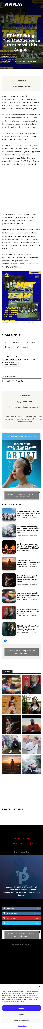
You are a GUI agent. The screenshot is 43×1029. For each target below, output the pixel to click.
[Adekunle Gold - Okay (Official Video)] (31, 725)
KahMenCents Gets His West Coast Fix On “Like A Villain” (28, 611)
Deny (21, 1014)
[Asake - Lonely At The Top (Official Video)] (11, 705)
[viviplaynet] (13, 4)
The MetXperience (11, 365)
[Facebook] (9, 838)
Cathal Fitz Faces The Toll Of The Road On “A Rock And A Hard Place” (28, 546)
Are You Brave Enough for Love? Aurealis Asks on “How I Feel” (28, 595)
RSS (26, 843)
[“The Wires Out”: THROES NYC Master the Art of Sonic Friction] (9, 563)
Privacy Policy (22, 1026)
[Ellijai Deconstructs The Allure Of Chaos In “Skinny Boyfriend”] (9, 629)
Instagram (30, 838)
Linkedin (14, 843)
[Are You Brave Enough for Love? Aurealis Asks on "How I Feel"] (11, 685)
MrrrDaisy (25, 550)
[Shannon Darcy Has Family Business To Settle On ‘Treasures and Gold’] (31, 705)
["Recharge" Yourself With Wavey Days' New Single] (11, 745)
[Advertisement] (21, 190)
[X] (32, 843)
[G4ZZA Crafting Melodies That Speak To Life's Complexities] (31, 745)
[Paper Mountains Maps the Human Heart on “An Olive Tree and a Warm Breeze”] (9, 530)
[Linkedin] (8, 843)
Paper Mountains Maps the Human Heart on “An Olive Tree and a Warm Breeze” (28, 530)
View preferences (21, 1021)
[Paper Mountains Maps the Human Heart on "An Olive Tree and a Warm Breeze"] (31, 765)
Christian (25, 517)
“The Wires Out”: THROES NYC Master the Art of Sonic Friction (28, 562)
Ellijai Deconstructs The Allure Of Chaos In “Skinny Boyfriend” (28, 628)
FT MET (17, 356)
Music (19, 517)
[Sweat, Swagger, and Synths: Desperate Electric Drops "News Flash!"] (11, 725)
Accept (21, 1008)
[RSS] (21, 843)
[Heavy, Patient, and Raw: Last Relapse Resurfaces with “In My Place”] (9, 514)
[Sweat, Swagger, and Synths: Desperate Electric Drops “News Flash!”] (9, 580)
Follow (36, 913)
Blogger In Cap (20, 61)
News (5, 56)
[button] (39, 987)
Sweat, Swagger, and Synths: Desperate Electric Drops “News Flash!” (27, 579)
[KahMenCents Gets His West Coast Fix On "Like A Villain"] (31, 685)
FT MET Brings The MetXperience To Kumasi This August (19, 361)
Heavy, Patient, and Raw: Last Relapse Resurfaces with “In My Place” (28, 513)
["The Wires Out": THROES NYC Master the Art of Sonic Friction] (11, 765)
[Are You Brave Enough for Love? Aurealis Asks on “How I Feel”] (9, 596)
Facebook (15, 838)
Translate (19, 381)
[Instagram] (23, 838)
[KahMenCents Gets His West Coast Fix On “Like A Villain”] (9, 612)
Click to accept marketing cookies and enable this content (21, 495)
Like (37, 908)
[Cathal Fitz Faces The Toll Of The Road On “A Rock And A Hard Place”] (9, 547)
